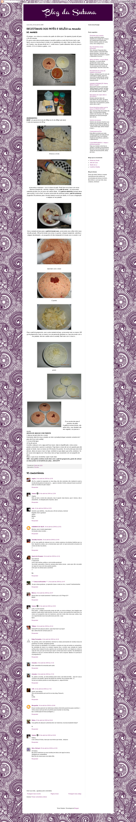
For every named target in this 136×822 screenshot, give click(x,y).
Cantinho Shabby (95, 167)
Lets (33, 508)
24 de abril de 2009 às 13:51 (53, 526)
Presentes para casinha (96, 35)
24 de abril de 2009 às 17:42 (43, 689)
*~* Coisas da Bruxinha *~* (40, 581)
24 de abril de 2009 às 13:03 (43, 508)
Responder (35, 487)
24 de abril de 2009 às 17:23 (45, 663)
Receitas (36, 467)
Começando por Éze (96, 131)
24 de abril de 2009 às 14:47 (56, 581)
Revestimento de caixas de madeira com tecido (97, 71)
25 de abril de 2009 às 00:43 (44, 720)
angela (34, 478)
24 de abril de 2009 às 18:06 (47, 705)
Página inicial (55, 794)
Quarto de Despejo (37, 556)
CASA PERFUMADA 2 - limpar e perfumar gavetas (99, 143)
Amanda (34, 663)
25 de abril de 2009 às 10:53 (49, 748)
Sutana (34, 493)
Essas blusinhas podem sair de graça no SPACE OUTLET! (99, 108)
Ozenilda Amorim (37, 539)
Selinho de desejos (95, 120)
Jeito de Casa (94, 162)
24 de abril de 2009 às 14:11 (52, 556)
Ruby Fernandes (37, 639)
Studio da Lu (93, 165)
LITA (33, 689)
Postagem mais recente (34, 794)
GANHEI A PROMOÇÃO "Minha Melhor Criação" (99, 84)
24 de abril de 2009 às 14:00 (51, 539)
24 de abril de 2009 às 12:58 (47, 493)
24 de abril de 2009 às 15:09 (47, 606)
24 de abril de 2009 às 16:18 (50, 639)
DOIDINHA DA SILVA (38, 526)
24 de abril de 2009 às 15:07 (44, 593)
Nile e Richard (36, 748)
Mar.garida (35, 705)
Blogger (76, 808)
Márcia (34, 593)
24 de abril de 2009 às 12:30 (44, 478)
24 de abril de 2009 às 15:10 (45, 626)
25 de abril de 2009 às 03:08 (47, 735)
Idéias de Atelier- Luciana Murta (99, 59)
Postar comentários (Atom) (39, 797)
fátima (33, 720)
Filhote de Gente (94, 160)
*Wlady (34, 626)
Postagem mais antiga (74, 794)
